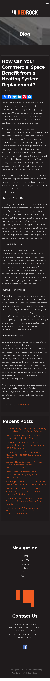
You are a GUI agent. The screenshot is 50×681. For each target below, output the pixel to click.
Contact (25, 576)
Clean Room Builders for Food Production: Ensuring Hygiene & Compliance (21, 474)
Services (25, 564)
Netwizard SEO (23, 404)
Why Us (25, 560)
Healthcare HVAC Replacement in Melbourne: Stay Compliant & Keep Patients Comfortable (23, 511)
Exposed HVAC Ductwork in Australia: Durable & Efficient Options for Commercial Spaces (24, 465)
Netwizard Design (31, 673)
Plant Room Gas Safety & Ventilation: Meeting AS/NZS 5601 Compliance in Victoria (24, 455)
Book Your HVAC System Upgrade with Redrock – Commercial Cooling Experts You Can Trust (25, 501)
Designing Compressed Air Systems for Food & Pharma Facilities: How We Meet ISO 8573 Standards (25, 445)
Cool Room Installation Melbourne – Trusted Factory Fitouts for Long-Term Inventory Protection (24, 491)
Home (25, 555)
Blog (24, 572)
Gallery (25, 568)
